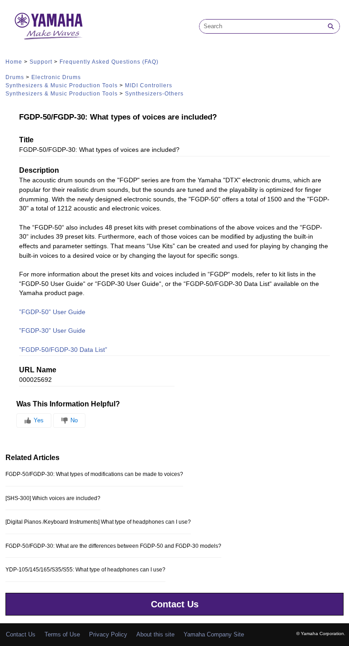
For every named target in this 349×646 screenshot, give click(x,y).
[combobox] (260, 26)
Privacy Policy (108, 634)
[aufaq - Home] (49, 26)
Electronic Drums (56, 77)
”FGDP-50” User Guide (52, 312)
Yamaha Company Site (214, 634)
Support (41, 62)
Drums (14, 77)
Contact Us (175, 604)
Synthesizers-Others (154, 93)
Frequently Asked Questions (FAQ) (109, 62)
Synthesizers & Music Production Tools (61, 85)
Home (13, 62)
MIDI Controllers (148, 85)
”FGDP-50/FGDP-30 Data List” (63, 349)
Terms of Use (62, 634)
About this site (155, 634)
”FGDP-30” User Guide (52, 330)
